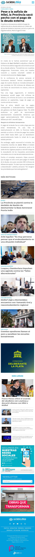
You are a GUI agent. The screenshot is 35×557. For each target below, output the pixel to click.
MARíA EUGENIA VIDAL (12, 54)
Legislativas (13, 528)
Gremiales (10, 530)
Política (6, 528)
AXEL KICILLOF (21, 54)
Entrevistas (24, 530)
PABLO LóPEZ (27, 54)
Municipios (28, 528)
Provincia (21, 528)
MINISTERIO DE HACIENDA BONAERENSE (25, 55)
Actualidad (17, 530)
